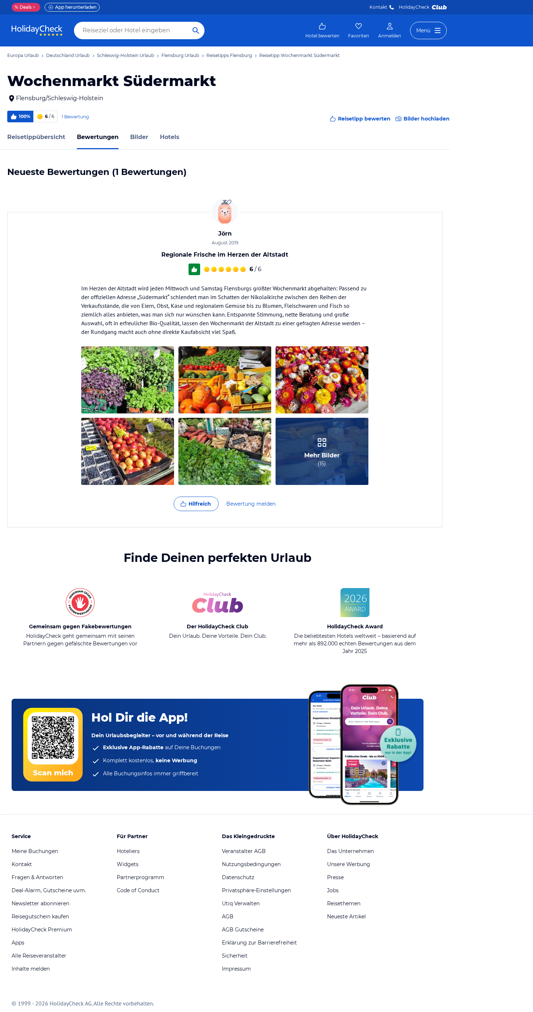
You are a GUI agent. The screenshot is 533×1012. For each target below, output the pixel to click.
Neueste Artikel (346, 916)
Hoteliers (128, 851)
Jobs (333, 890)
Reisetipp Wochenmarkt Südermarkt (299, 55)
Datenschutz (238, 877)
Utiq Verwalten (241, 903)
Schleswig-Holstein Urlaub (125, 55)
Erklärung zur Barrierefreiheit (259, 942)
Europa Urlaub (23, 55)
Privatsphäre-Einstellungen (256, 890)
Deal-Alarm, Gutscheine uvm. (49, 890)
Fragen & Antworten (37, 877)
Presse (335, 877)
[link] (322, 30)
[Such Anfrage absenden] (195, 30)
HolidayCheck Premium (42, 929)
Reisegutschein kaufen (40, 916)
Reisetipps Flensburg (229, 55)
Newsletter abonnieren (40, 903)
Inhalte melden (31, 969)
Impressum (236, 969)
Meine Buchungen (35, 851)
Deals (23, 7)
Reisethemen (343, 903)
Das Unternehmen (350, 851)
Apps (18, 942)
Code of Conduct (138, 890)
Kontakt (378, 7)
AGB (228, 916)
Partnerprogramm (140, 877)
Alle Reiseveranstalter (39, 955)
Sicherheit (235, 955)
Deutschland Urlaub (68, 55)
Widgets (128, 864)
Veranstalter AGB (244, 851)
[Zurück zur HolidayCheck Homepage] (37, 30)
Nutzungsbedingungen (251, 864)
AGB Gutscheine (243, 929)
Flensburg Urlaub (180, 55)
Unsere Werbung (348, 864)
